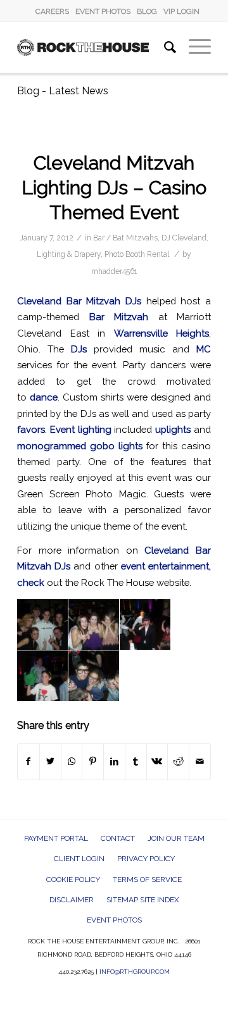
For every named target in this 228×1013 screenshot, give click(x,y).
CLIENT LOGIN (79, 858)
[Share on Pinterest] (92, 761)
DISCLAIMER (71, 899)
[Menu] (193, 47)
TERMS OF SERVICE (147, 879)
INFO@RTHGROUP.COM (134, 971)
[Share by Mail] (199, 761)
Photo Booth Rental (136, 254)
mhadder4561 (114, 271)
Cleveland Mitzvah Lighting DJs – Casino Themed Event (114, 187)
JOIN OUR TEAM (176, 838)
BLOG (147, 11)
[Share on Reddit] (178, 761)
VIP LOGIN (181, 11)
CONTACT (118, 838)
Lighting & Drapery (69, 254)
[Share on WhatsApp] (71, 761)
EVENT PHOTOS (102, 11)
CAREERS (52, 11)
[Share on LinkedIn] (114, 761)
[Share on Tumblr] (135, 761)
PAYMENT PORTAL (56, 838)
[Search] (163, 47)
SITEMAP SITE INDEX (142, 899)
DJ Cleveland (184, 237)
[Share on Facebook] (28, 761)
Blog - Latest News (62, 91)
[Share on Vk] (157, 761)
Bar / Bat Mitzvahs (125, 237)
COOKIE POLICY (73, 879)
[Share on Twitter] (50, 761)
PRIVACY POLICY (146, 858)
